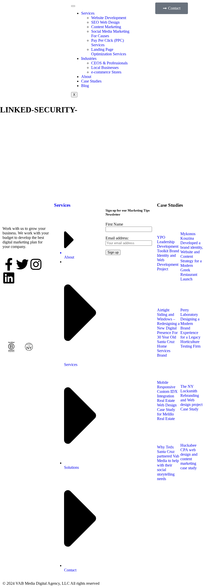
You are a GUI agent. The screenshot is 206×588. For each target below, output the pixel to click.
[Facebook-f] (9, 264)
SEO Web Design (105, 22)
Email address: (117, 238)
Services (87, 13)
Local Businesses (105, 67)
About (86, 76)
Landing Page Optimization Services (108, 51)
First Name (114, 224)
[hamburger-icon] (73, 6)
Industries (88, 58)
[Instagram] (36, 264)
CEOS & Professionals (109, 63)
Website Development (108, 18)
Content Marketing (106, 27)
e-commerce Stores (106, 72)
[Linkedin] (9, 278)
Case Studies (91, 81)
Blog (85, 85)
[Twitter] (22, 264)
